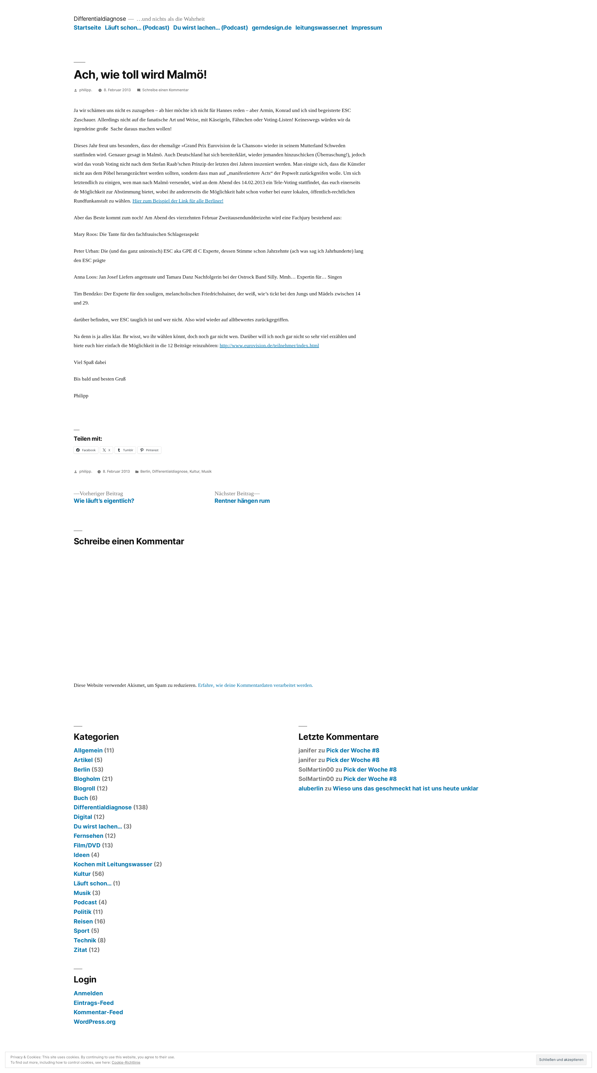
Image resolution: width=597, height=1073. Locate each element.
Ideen (82, 854)
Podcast (85, 902)
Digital (83, 816)
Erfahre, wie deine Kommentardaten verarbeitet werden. (255, 685)
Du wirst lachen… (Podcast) (210, 27)
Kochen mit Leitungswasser (113, 864)
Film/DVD (87, 845)
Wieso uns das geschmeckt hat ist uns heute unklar (405, 788)
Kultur (194, 471)
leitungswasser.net (321, 27)
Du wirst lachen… (98, 826)
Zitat (80, 949)
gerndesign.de (272, 27)
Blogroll (84, 788)
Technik (85, 940)
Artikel (83, 759)
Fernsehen (88, 835)
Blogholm (87, 778)
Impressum (366, 27)
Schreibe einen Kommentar (165, 90)
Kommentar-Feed (98, 1012)
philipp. (85, 90)
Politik (82, 911)
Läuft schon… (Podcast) (137, 27)
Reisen (83, 921)
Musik (206, 471)
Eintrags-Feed (94, 1002)
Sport (82, 930)
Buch (81, 797)
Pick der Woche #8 (352, 750)
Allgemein (88, 750)
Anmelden (88, 993)
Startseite (87, 27)
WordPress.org (95, 1021)
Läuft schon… (92, 883)
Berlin (145, 471)
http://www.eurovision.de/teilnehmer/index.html (269, 345)
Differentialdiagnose (100, 18)
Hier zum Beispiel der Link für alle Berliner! (177, 201)
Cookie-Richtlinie (126, 1062)
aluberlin (310, 788)
